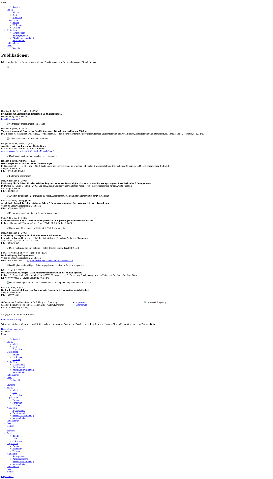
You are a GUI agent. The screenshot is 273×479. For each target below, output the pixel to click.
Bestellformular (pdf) (10, 119)
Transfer (16, 405)
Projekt (10, 387)
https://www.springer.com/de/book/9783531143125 (50, 260)
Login (4, 476)
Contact (10, 476)
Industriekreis (19, 418)
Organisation (12, 397)
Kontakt (10, 426)
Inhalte (16, 390)
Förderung (17, 403)
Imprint (4, 319)
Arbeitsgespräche (20, 413)
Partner (16, 400)
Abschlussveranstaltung (23, 415)
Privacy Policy (14, 319)
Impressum (80, 302)
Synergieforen (19, 410)
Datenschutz (81, 305)
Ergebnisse (17, 395)
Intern (9, 423)
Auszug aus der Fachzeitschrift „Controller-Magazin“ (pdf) (27, 151)
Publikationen (13, 420)
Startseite (11, 385)
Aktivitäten (12, 408)
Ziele (15, 392)
